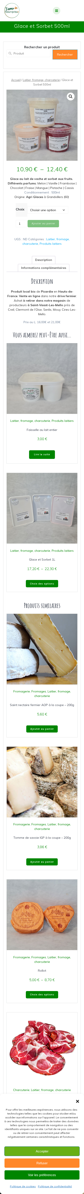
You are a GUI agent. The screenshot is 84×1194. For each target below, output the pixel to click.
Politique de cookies (23, 1186)
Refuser (42, 1163)
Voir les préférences (42, 1175)
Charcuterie (21, 1090)
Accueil (16, 80)
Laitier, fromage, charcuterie (41, 80)
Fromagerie (21, 691)
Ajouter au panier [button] (42, 728)
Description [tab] (43, 260)
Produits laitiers (51, 244)
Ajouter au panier (43, 223)
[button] (77, 1101)
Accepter (42, 1151)
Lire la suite (42, 454)
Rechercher (65, 54)
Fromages (38, 691)
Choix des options (42, 583)
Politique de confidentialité (55, 1186)
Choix (20, 209)
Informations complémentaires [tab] (43, 268)
